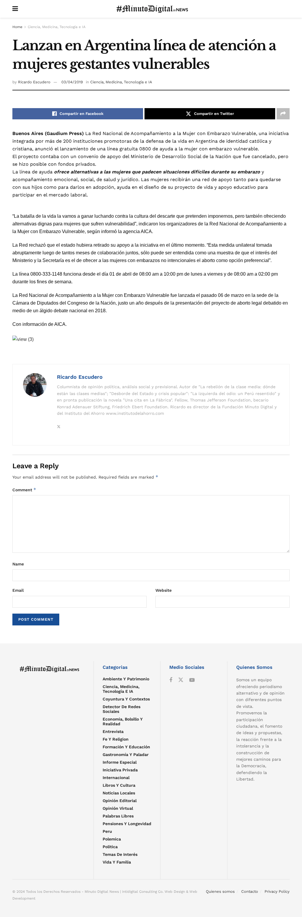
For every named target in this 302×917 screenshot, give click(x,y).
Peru (107, 831)
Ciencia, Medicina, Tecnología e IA (57, 27)
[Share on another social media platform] (283, 113)
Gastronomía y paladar (126, 754)
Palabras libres (118, 816)
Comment (24, 489)
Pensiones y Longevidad (127, 823)
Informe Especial (120, 762)
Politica (110, 846)
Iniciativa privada (120, 770)
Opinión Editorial (120, 800)
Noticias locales (119, 793)
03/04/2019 (72, 82)
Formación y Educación (126, 746)
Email (18, 590)
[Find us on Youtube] (192, 680)
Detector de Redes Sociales (121, 709)
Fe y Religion (116, 739)
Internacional (116, 777)
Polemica (112, 839)
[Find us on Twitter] (180, 680)
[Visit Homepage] (154, 9)
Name (18, 564)
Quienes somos (220, 891)
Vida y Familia (117, 862)
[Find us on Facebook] (170, 680)
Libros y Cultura (119, 785)
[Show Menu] (15, 9)
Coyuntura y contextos (126, 699)
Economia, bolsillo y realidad (123, 721)
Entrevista (113, 731)
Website (163, 590)
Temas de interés (120, 854)
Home (17, 27)
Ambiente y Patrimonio (126, 679)
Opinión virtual (118, 808)
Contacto (249, 891)
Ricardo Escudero (34, 82)
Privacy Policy (277, 891)
